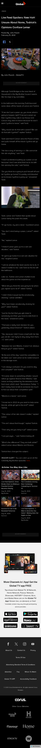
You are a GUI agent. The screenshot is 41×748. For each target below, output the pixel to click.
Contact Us (21, 650)
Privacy (33, 650)
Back (4, 11)
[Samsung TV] (11, 625)
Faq (18, 672)
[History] (28, 714)
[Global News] (12, 714)
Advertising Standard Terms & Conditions (20, 664)
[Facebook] (4, 42)
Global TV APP (9, 679)
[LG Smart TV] (30, 625)
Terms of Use (20, 657)
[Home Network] (28, 726)
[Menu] (2, 3)
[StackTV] (12, 739)
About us (8, 650)
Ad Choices (36, 746)
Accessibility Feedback (28, 679)
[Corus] (20, 700)
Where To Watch (30, 672)
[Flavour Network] (12, 726)
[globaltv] (20, 3)
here (28, 460)
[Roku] (30, 619)
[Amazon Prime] (10, 619)
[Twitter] (10, 42)
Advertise (8, 672)
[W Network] (29, 738)
